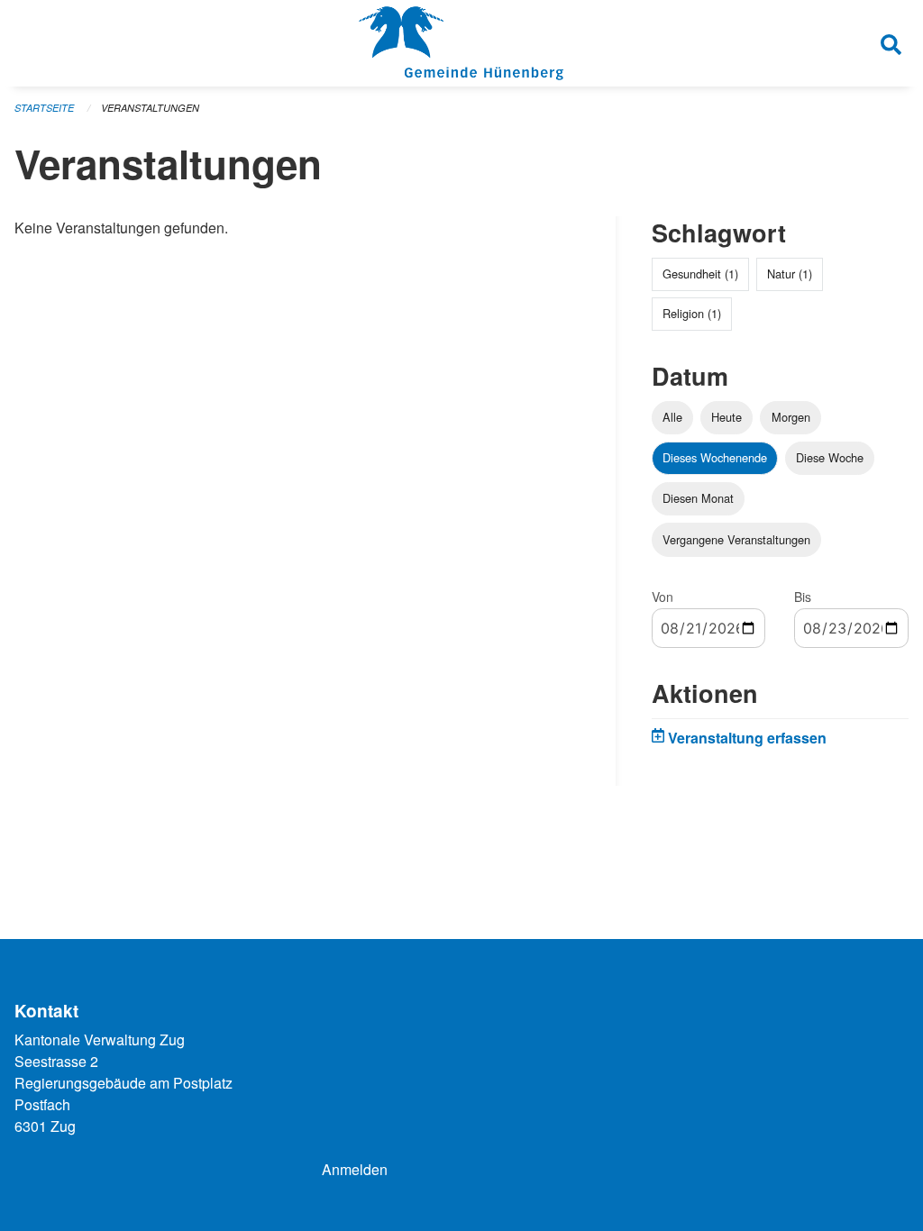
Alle (672, 416)
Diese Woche (830, 457)
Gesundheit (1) (700, 273)
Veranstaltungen (150, 107)
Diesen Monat (698, 497)
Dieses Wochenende (715, 457)
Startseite (44, 107)
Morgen (791, 416)
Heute (726, 416)
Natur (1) (789, 273)
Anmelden (355, 1169)
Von (662, 597)
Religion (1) (692, 313)
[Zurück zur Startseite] (461, 43)
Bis (802, 597)
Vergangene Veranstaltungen (736, 539)
